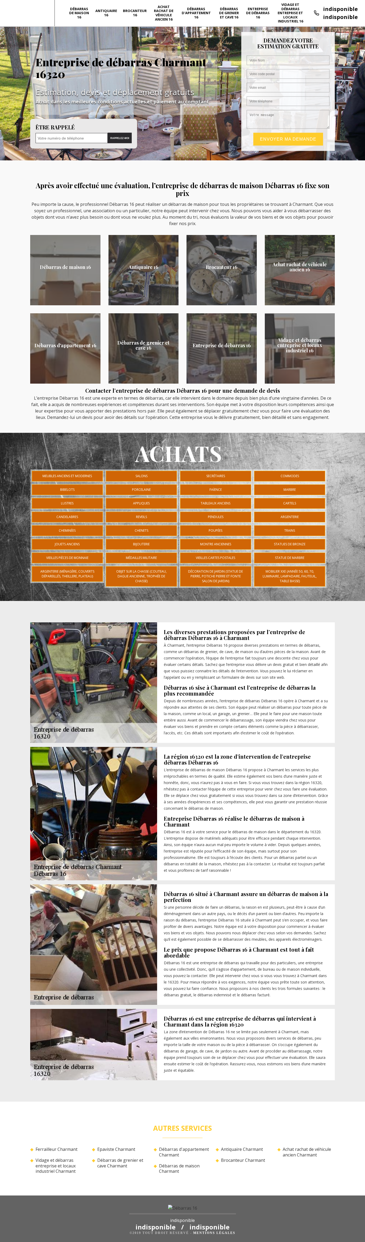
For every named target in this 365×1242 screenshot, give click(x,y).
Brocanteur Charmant (243, 1160)
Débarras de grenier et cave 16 (229, 13)
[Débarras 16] (182, 1209)
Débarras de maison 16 (79, 13)
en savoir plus (65, 303)
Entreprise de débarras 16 (258, 13)
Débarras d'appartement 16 (196, 13)
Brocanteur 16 (135, 12)
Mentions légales (214, 1233)
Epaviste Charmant (116, 1149)
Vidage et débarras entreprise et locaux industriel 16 (290, 13)
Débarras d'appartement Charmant (184, 1152)
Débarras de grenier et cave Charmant (120, 1163)
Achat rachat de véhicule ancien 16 (163, 13)
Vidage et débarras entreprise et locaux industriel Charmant (56, 1166)
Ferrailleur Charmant (56, 1149)
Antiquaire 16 (106, 12)
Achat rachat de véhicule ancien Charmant (307, 1152)
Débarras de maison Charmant (179, 1168)
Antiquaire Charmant (242, 1149)
